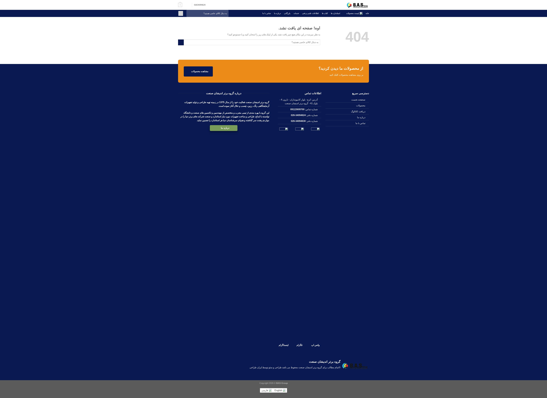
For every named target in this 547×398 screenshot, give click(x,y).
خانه (367, 13)
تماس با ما (266, 13)
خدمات (296, 13)
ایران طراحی (256, 367)
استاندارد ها (335, 13)
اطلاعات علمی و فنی (310, 13)
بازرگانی (287, 13)
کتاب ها (325, 13)
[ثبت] (189, 13)
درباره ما (277, 13)
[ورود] (180, 13)
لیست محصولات (352, 13)
